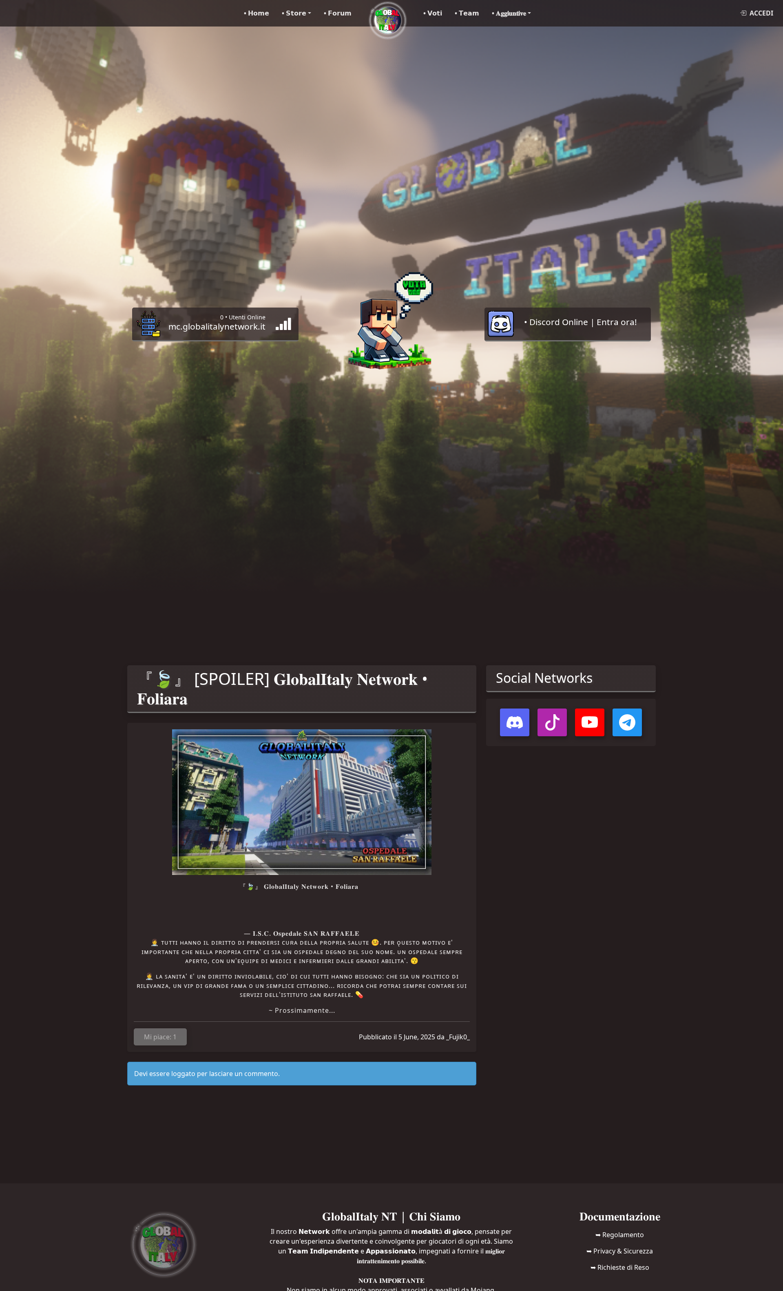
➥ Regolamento (619, 1234)
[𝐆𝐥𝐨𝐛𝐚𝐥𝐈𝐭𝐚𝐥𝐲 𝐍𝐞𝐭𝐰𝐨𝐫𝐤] (387, 13)
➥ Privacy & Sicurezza (619, 1251)
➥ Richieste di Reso (620, 1267)
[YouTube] (589, 722)
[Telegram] (627, 722)
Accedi (761, 13)
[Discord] (514, 722)
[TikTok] (552, 722)
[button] (296, 13)
